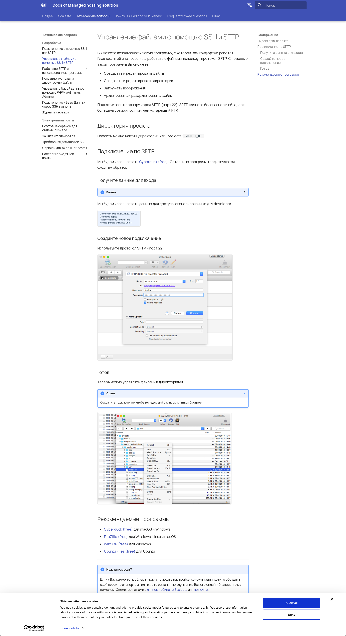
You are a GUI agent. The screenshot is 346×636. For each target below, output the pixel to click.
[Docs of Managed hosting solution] (43, 5)
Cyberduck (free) (153, 161)
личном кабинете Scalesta (167, 589)
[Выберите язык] (249, 5)
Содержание (267, 35)
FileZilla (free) (116, 536)
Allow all (292, 603)
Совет (111, 393)
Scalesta (64, 16)
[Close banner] (331, 599)
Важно (111, 192)
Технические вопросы (93, 16)
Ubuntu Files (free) (119, 551)
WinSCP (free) (116, 544)
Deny (291, 614)
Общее (47, 16)
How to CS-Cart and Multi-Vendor (138, 16)
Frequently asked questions (187, 16)
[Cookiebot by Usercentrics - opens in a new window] (33, 628)
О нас (216, 16)
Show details (69, 628)
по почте (201, 589)
